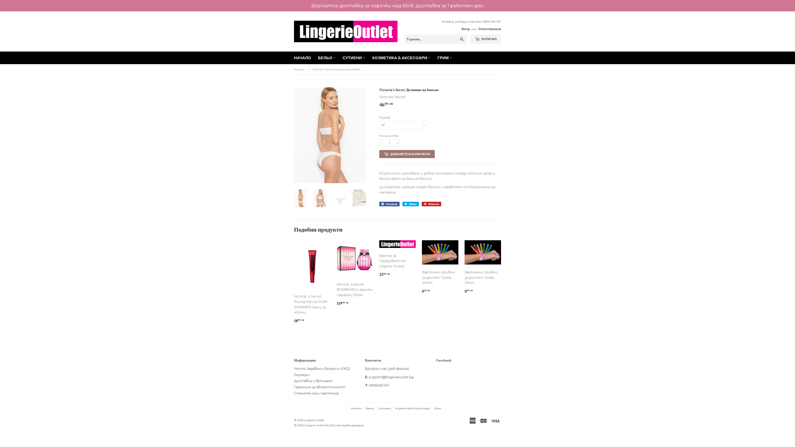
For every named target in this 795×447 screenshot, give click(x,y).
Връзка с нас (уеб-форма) (387, 369)
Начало (302, 57)
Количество (389, 136)
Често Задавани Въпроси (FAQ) (322, 369)
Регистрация (490, 29)
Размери (302, 375)
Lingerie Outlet (314, 420)
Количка (489, 39)
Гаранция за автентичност (319, 387)
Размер (384, 117)
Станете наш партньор (316, 393)
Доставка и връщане (313, 381)
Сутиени (353, 57)
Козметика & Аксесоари (400, 57)
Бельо (325, 57)
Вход (466, 29)
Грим (443, 57)
